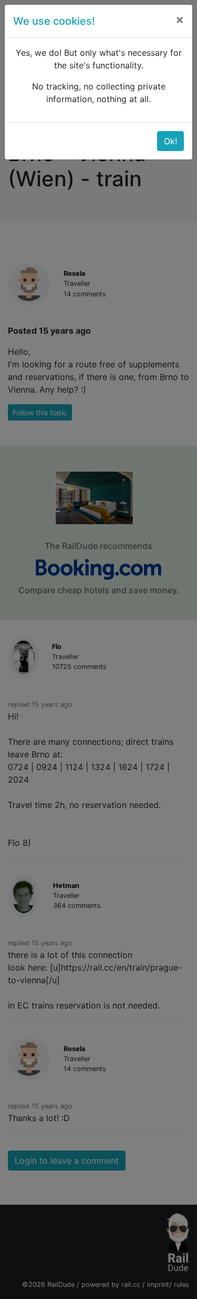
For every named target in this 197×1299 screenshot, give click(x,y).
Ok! (170, 141)
